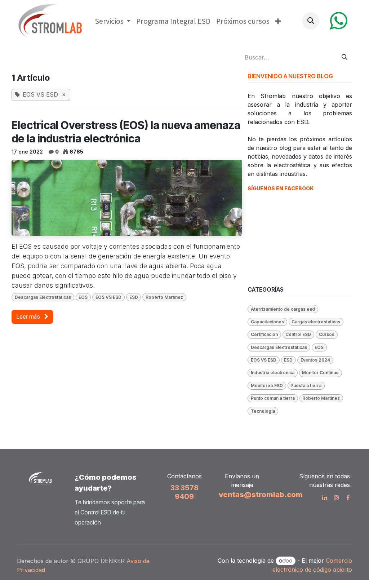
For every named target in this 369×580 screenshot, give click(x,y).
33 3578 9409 (184, 492)
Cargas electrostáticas (316, 321)
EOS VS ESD (108, 297)
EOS (83, 297)
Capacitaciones (267, 321)
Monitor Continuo (320, 372)
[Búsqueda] (344, 57)
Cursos (326, 334)
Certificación (264, 334)
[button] (310, 21)
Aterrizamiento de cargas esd (283, 309)
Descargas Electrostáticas (43, 297)
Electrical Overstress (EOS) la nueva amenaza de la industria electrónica (126, 132)
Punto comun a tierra (273, 398)
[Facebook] (348, 497)
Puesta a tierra (305, 385)
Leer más (28, 316)
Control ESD (298, 334)
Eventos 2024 (315, 360)
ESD (133, 297)
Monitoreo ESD (267, 385)
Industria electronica (272, 372)
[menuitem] (112, 21)
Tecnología (263, 411)
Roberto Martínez (164, 297)
